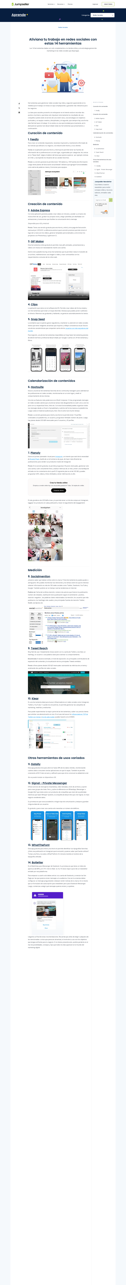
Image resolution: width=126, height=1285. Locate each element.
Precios (70, 4)
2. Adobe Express (99, 118)
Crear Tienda (108, 4)
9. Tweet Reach (98, 152)
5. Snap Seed (98, 129)
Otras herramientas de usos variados (102, 160)
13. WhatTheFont (99, 173)
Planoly (35, 453)
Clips (34, 304)
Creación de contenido (100, 114)
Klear (35, 698)
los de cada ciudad (48, 717)
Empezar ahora (59, 490)
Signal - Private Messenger (49, 783)
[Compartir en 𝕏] (19, 108)
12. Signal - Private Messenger (103, 169)
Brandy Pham (34, 459)
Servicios (50, 4)
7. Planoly (97, 141)
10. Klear (96, 156)
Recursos (60, 4)
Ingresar (95, 4)
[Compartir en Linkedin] (19, 112)
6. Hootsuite (98, 137)
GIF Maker (37, 241)
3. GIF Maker (98, 122)
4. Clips (96, 125)
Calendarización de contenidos (103, 133)
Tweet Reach (39, 648)
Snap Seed (38, 319)
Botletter (37, 862)
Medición (96, 144)
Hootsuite (37, 387)
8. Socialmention (99, 149)
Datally (35, 764)
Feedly (34, 139)
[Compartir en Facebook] (19, 103)
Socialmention (40, 576)
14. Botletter (98, 177)
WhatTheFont (41, 845)
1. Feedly (97, 110)
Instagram (58, 456)
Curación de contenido (100, 106)
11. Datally (97, 166)
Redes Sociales (98, 15)
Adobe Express (40, 210)
